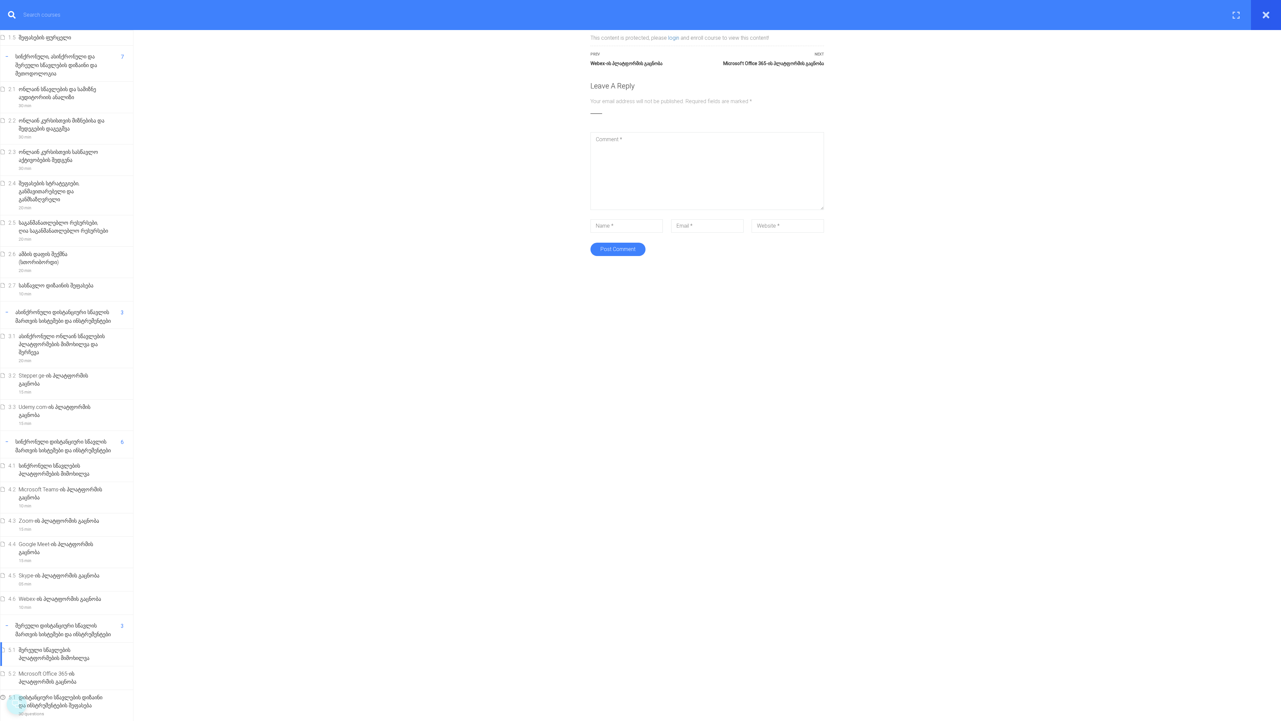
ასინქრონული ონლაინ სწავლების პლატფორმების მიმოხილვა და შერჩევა (62, 344)
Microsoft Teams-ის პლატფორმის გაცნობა (60, 493)
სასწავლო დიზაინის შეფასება (56, 285)
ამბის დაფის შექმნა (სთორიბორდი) (43, 258)
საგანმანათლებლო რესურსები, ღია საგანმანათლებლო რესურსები (63, 227)
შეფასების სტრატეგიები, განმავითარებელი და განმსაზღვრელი (49, 191)
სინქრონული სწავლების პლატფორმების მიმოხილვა (54, 470)
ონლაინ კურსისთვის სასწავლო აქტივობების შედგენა (58, 156)
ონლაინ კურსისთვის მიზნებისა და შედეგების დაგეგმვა (61, 124)
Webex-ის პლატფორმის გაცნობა (60, 599)
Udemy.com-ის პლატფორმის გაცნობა (54, 411)
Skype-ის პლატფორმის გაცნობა (59, 575)
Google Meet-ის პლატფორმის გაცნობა (56, 548)
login (673, 38)
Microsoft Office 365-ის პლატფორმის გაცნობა (47, 678)
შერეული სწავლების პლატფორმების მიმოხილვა (54, 654)
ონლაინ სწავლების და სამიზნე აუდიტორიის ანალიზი (57, 93)
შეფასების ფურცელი (45, 37)
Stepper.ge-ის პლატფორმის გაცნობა (53, 380)
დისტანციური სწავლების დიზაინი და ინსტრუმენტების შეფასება (60, 701)
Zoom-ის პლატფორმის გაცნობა (59, 521)
